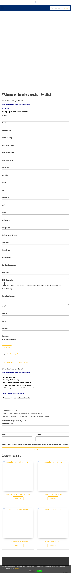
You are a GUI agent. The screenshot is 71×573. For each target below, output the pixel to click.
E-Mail (38, 435)
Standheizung (6, 257)
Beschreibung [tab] (8, 362)
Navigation (6, 227)
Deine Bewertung (8, 420)
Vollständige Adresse (10, 339)
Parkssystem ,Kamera (9, 235)
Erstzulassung (7, 138)
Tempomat (6, 242)
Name (4, 321)
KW (3, 190)
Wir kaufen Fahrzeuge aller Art (13, 354)
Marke (4, 115)
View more (17, 568)
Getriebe (5, 175)
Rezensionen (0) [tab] (24, 362)
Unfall (4, 205)
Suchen (66, 8)
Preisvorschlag (7, 288)
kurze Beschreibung (8, 296)
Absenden (7, 348)
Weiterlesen (18, 498)
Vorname (5, 329)
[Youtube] (66, 562)
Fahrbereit (5, 198)
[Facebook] (62, 562)
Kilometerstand (7, 160)
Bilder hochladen (7, 280)
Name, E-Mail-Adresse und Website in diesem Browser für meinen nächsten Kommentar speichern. (35, 445)
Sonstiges (5, 272)
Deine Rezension (8, 424)
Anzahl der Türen (8, 145)
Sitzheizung (6, 250)
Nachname (5, 336)
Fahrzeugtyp (6, 130)
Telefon (5, 306)
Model (4, 123)
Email (4, 314)
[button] (2, 7)
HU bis (4, 183)
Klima (4, 212)
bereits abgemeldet (9, 265)
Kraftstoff (5, 168)
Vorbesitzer (6, 220)
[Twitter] (59, 562)
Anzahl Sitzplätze (8, 153)
